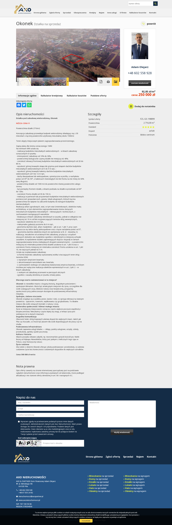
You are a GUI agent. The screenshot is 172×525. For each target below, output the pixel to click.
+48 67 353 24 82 (26, 492)
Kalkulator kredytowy (52, 95)
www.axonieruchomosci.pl (29, 500)
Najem (101, 12)
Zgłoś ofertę (54, 12)
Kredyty (92, 12)
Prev (18, 82)
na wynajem (137, 475)
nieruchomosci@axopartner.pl (139, 70)
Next (67, 82)
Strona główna (40, 12)
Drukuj (108, 82)
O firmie (123, 12)
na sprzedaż (101, 475)
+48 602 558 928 (25, 490)
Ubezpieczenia (80, 12)
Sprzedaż (67, 12)
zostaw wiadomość (139, 83)
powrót (151, 23)
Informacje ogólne (27, 95)
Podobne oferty (98, 95)
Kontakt (152, 12)
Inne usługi (112, 12)
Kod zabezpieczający (27, 438)
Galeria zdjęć (115, 82)
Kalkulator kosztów (137, 12)
